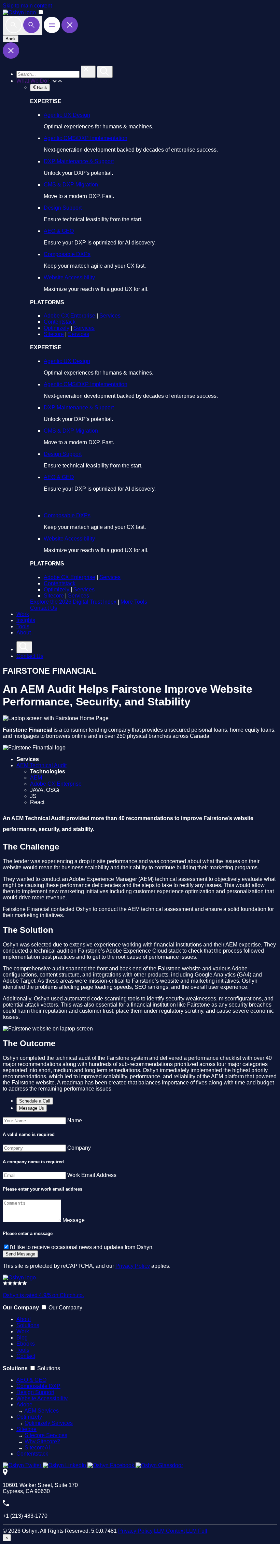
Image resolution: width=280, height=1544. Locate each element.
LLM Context (169, 1531)
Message (73, 1220)
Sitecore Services (46, 1435)
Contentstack (59, 322)
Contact (25, 1356)
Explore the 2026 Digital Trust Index (73, 602)
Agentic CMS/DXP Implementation (85, 138)
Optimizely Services (49, 1423)
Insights (25, 620)
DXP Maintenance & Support (79, 161)
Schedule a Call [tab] (34, 1101)
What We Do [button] (32, 81)
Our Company (65, 1307)
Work (22, 614)
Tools (22, 626)
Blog (22, 1338)
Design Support (63, 208)
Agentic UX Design (67, 115)
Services (110, 316)
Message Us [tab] (31, 1108)
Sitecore (54, 334)
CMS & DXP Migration (71, 184)
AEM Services (41, 1411)
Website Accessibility (69, 277)
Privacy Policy (132, 1266)
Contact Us (43, 608)
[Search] (22, 25)
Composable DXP (38, 1386)
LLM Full (196, 1531)
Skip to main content (27, 6)
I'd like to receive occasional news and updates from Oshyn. (82, 1247)
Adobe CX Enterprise (69, 316)
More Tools (134, 602)
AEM (36, 778)
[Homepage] (19, 1277)
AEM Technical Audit (41, 765)
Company (79, 1148)
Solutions (27, 1325)
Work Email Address (91, 1175)
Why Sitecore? (42, 1441)
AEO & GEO (59, 231)
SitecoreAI (37, 1447)
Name (74, 1120)
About (23, 632)
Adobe (24, 1404)
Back (10, 38)
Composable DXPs (67, 254)
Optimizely (56, 328)
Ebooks (25, 1344)
